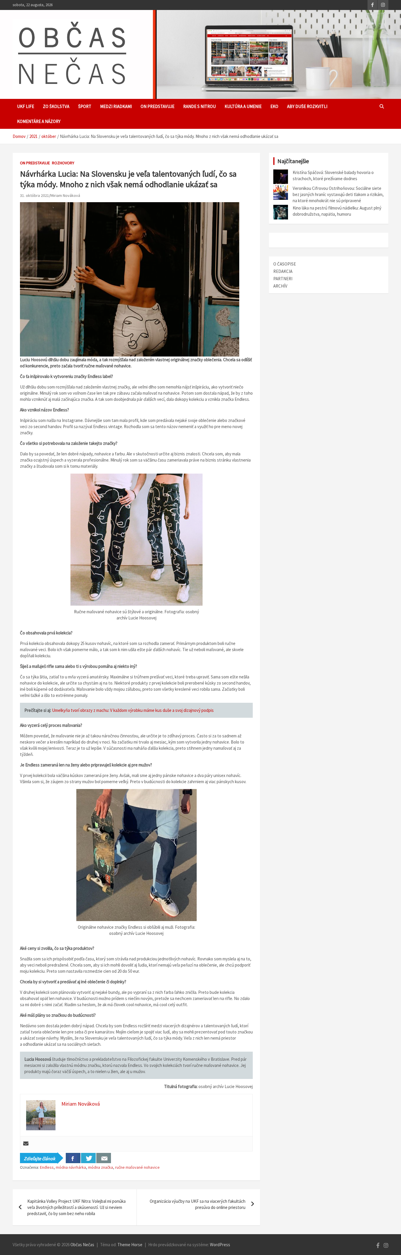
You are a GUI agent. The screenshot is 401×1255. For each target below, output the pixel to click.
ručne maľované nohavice (137, 1167)
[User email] (25, 1144)
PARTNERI (282, 278)
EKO (274, 106)
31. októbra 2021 (34, 195)
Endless (47, 1167)
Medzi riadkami (116, 106)
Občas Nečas (82, 1244)
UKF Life (25, 106)
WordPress (220, 1244)
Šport (84, 106)
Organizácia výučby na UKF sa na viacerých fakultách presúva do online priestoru (197, 1204)
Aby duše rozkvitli (307, 106)
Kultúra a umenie (243, 106)
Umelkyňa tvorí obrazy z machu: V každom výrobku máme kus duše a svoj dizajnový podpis (133, 710)
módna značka (100, 1167)
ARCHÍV (280, 286)
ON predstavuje (157, 106)
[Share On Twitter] (88, 1158)
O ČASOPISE (284, 264)
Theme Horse (129, 1244)
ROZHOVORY (63, 162)
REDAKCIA (282, 271)
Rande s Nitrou (199, 106)
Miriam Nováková (65, 195)
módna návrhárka (71, 1167)
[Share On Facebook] (73, 1158)
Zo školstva (56, 106)
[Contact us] (103, 1158)
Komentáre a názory (38, 121)
